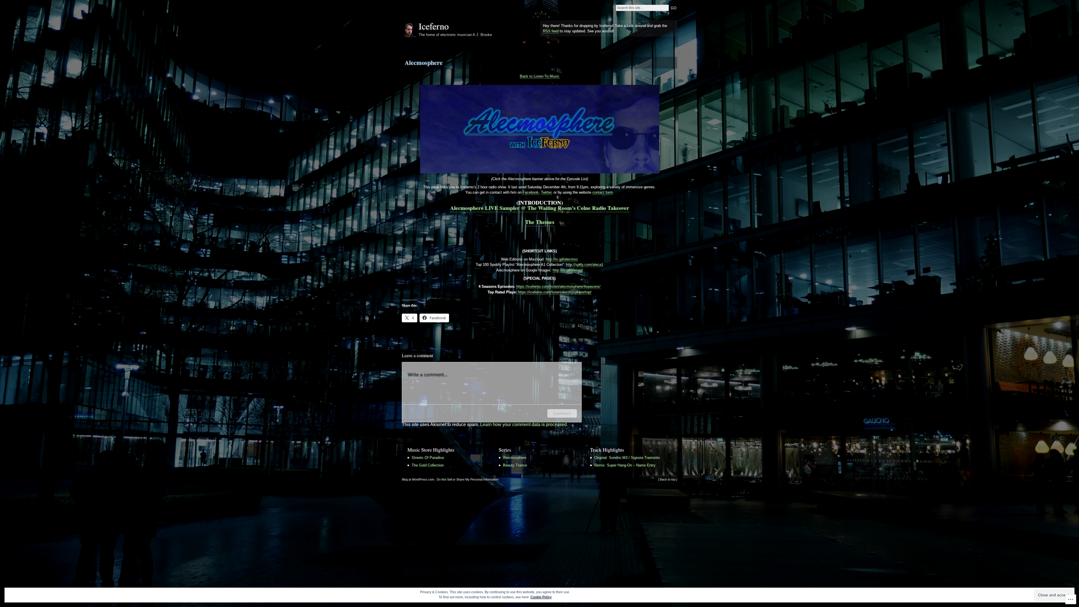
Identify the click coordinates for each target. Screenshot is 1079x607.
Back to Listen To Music (539, 76)
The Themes (539, 222)
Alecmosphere (424, 62)
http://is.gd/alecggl (568, 270)
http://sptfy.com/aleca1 (584, 264)
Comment (562, 413)
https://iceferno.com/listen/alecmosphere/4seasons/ (558, 286)
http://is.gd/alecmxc (562, 259)
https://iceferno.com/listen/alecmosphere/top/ (554, 292)
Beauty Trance (515, 465)
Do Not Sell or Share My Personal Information (467, 479)
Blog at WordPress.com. (418, 479)
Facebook (531, 192)
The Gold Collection (428, 465)
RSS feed (551, 31)
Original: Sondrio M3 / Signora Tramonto (627, 458)
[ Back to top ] (667, 479)
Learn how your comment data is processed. (524, 424)
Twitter (546, 192)
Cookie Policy (541, 597)
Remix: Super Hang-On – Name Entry (625, 465)
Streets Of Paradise (428, 458)
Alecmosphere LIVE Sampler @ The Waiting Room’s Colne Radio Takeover (539, 208)
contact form (602, 192)
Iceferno (434, 26)
